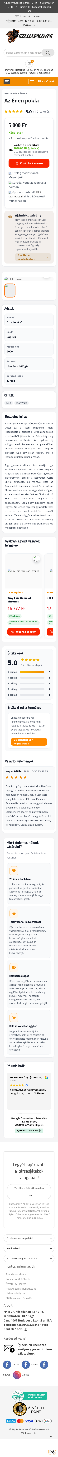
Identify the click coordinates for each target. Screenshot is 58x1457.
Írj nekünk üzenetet (29, 16)
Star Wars (21, 402)
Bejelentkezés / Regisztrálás (23, 741)
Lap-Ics (11, 337)
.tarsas (15, 1364)
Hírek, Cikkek (46, 81)
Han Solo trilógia (18, 366)
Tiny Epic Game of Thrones (19, 599)
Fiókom (27, 25)
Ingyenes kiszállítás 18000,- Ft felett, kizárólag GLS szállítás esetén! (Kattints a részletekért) (29, 71)
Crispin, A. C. (15, 322)
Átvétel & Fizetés (16, 1284)
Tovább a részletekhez (33, 257)
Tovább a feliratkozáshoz (29, 1188)
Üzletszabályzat (15, 1293)
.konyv (34, 1364)
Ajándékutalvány (16, 1274)
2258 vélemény (24, 1125)
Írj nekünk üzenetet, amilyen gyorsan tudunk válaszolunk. (35, 1349)
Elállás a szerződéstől (19, 1298)
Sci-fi (8, 402)
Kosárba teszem (31, 163)
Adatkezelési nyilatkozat (21, 1288)
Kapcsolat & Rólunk (18, 1279)
